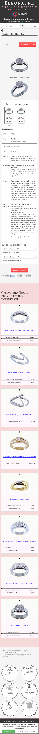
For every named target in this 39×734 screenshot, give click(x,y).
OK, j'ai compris (9, 731)
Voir (9, 122)
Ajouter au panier (27, 44)
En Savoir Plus (21, 731)
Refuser (32, 731)
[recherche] (22, 26)
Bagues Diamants (10, 653)
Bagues (25, 651)
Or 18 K (13, 139)
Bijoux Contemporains (14, 651)
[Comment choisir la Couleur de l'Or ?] (12, 260)
